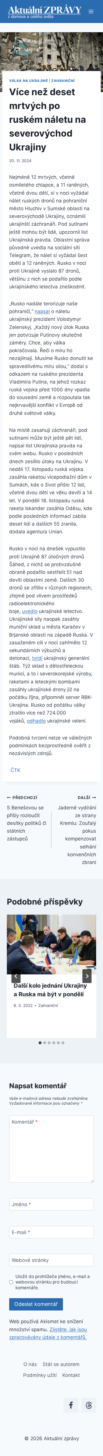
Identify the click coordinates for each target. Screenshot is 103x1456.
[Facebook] (71, 1405)
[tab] (40, 1042)
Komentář (25, 1121)
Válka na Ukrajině (28, 80)
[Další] (87, 976)
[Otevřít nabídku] (91, 11)
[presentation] (51, 944)
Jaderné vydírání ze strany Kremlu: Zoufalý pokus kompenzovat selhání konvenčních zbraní (77, 830)
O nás (30, 1364)
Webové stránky (30, 1260)
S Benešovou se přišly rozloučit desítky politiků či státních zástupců (26, 818)
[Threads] (89, 1405)
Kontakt (71, 1375)
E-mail (21, 1232)
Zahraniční (63, 80)
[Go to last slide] (16, 976)
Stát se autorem (61, 1364)
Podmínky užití (40, 1375)
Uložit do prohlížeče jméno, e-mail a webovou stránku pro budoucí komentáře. (52, 1282)
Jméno (21, 1204)
